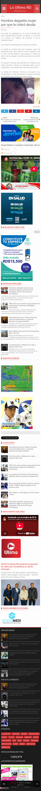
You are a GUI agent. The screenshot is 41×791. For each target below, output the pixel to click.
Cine (14, 740)
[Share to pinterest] (28, 111)
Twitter (15, 744)
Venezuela (34, 740)
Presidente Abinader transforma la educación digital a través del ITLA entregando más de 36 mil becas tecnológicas (21, 291)
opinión (4, 737)
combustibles (6, 740)
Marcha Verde (6, 744)
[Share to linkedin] (36, 111)
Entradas (6, 149)
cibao (19, 740)
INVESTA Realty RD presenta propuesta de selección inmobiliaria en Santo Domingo (19, 566)
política (35, 737)
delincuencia (31, 744)
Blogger (21, 787)
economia (19, 737)
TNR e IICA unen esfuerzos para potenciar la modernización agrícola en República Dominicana (24, 305)
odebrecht (28, 737)
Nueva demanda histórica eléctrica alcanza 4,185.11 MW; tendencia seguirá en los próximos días (24, 485)
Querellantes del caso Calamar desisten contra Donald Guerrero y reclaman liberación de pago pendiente (23, 319)
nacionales (36, 107)
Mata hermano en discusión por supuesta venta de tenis (23, 645)
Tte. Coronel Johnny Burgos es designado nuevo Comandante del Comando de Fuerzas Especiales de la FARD (23, 673)
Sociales (24, 734)
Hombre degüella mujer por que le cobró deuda (18, 23)
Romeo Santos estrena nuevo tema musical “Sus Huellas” (24, 663)
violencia (26, 740)
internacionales (34, 734)
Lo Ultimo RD (20, 7)
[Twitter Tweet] (4, 111)
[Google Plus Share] (20, 111)
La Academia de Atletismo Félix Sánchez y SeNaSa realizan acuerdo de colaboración (24, 475)
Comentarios (7, 153)
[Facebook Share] (12, 111)
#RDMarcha (6, 747)
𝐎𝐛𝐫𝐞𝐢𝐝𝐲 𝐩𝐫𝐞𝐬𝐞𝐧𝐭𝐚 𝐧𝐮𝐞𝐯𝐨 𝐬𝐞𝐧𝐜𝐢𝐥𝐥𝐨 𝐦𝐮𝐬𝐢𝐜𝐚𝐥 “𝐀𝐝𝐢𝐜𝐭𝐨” (23, 654)
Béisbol (22, 744)
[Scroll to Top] (37, 784)
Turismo (11, 737)
